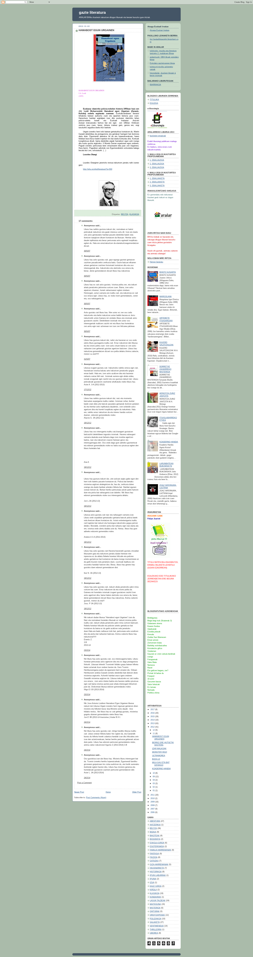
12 (154, 730)
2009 (153, 802)
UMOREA (154, 933)
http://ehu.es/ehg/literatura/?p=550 (97, 169)
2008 (153, 805)
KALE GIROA (155, 886)
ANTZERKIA (155, 825)
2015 (153, 717)
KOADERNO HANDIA (168, 442)
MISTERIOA (155, 908)
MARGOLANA (165, 297)
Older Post (136, 792)
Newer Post (79, 792)
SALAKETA (155, 922)
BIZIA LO (156, 759)
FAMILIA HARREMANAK (160, 850)
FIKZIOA (153, 857)
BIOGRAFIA (155, 839)
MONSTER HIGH (159, 752)
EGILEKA (154, 103)
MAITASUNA (155, 904)
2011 (153, 795)
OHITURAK (155, 911)
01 (154, 791)
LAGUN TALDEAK (157, 901)
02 (154, 787)
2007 (153, 809)
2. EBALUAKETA (157, 182)
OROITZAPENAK (157, 915)
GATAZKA (154, 861)
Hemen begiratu (156, 262)
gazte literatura (92, 12)
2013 (153, 723)
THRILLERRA (155, 930)
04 (154, 780)
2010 (153, 798)
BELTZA (124, 214)
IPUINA (153, 879)
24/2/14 (87, 722)
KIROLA (153, 890)
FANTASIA (154, 854)
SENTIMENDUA (157, 926)
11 (154, 734)
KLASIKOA (134, 214)
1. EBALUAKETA (157, 178)
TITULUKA (154, 100)
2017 (153, 709)
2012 (153, 727)
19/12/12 (87, 423)
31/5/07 (87, 359)
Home (108, 792)
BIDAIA (153, 832)
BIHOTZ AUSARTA (167, 272)
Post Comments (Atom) (96, 798)
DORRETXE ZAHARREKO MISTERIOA (165, 369)
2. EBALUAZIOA (157, 164)
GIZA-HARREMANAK (159, 865)
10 (154, 773)
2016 (153, 713)
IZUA (152, 883)
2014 (153, 720)
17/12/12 (87, 390)
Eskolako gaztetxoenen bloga (162, 63)
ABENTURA (155, 821)
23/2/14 (87, 650)
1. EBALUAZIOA (157, 160)
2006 (153, 812)
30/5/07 (87, 251)
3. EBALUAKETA (157, 186)
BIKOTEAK (155, 836)
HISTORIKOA (156, 872)
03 (154, 783)
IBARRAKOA (155, 85)
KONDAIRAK (155, 897)
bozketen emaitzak (158, 136)
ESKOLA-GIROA (157, 843)
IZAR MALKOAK (159, 749)
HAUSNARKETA (157, 868)
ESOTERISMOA (157, 846)
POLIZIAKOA (155, 919)
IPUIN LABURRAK (158, 875)
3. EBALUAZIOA (157, 167)
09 (154, 777)
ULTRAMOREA (158, 756)
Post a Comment (84, 783)
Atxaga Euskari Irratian (159, 30)
